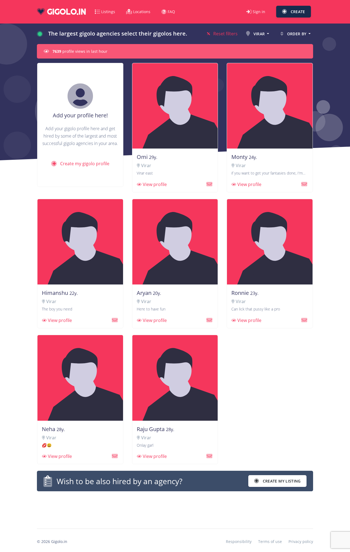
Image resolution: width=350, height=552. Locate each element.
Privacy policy (300, 541)
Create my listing (281, 481)
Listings (108, 11)
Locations (141, 11)
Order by (297, 33)
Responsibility (239, 541)
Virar (259, 33)
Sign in (259, 11)
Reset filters (225, 34)
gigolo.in (65, 11)
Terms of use (270, 541)
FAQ (171, 11)
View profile (154, 184)
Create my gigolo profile (84, 164)
